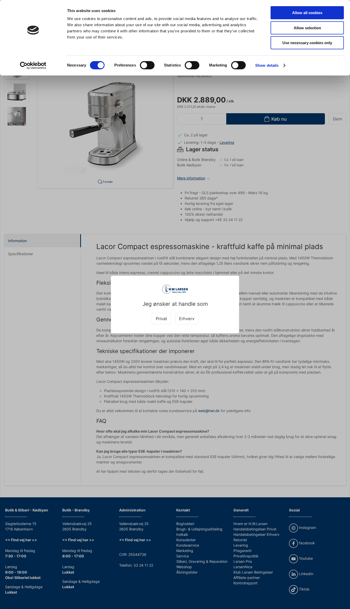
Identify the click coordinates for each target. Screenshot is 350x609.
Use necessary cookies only (307, 43)
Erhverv (186, 318)
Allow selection (307, 28)
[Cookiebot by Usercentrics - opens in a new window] (33, 65)
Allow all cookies (307, 13)
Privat (161, 318)
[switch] (147, 65)
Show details (267, 65)
